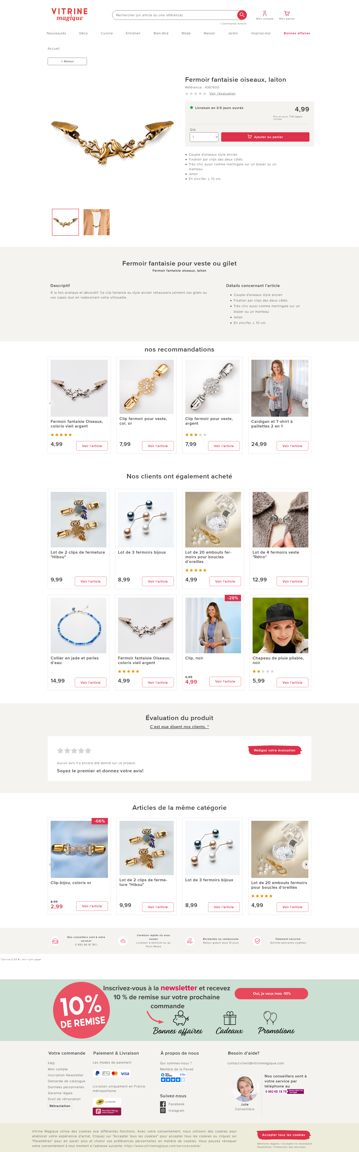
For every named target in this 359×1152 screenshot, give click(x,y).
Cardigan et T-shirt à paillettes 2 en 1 (272, 424)
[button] (67, 1053)
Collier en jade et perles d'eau (75, 660)
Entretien (133, 33)
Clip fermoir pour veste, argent (209, 421)
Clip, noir (194, 658)
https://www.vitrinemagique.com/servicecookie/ (162, 1146)
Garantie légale (60, 1093)
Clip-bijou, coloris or (71, 882)
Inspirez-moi (261, 33)
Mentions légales (268, 1143)
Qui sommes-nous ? (176, 1063)
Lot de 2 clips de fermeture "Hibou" (78, 555)
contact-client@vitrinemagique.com (255, 1063)
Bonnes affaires (297, 33)
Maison (209, 33)
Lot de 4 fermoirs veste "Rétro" (276, 555)
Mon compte (58, 1069)
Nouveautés (56, 33)
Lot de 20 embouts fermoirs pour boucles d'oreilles (208, 557)
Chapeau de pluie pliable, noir (278, 660)
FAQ (51, 1063)
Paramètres (264, 1147)
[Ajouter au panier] (265, 129)
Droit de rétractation (64, 1099)
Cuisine (107, 33)
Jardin (233, 33)
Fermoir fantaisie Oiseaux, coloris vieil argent (77, 424)
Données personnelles (66, 1087)
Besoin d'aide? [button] (244, 1053)
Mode (186, 33)
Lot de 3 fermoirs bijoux (142, 552)
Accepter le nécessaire (297, 1143)
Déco (83, 33)
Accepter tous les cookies (283, 1135)
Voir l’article (92, 446)
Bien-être (161, 33)
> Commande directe (233, 23)
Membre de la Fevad (176, 1069)
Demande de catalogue (66, 1081)
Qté (193, 129)
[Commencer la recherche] (242, 15)
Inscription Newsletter (66, 1075)
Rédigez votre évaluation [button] (274, 750)
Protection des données (290, 1147)
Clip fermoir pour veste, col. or (143, 421)
